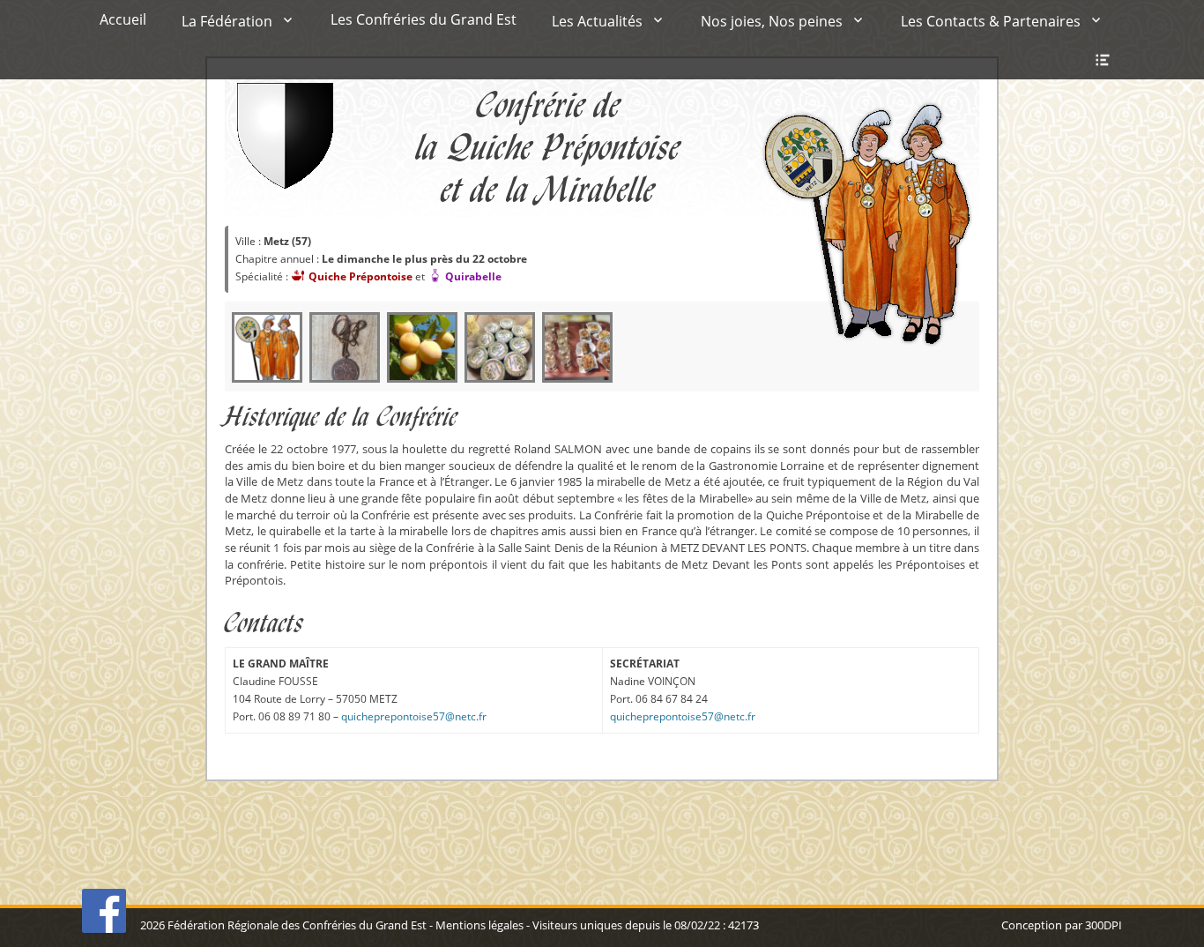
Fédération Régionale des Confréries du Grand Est (297, 925)
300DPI (1103, 925)
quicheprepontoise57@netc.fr (414, 716)
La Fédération (227, 21)
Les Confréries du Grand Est (424, 19)
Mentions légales (479, 925)
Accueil (123, 19)
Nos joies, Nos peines (772, 21)
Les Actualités (597, 21)
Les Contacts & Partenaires (991, 21)
